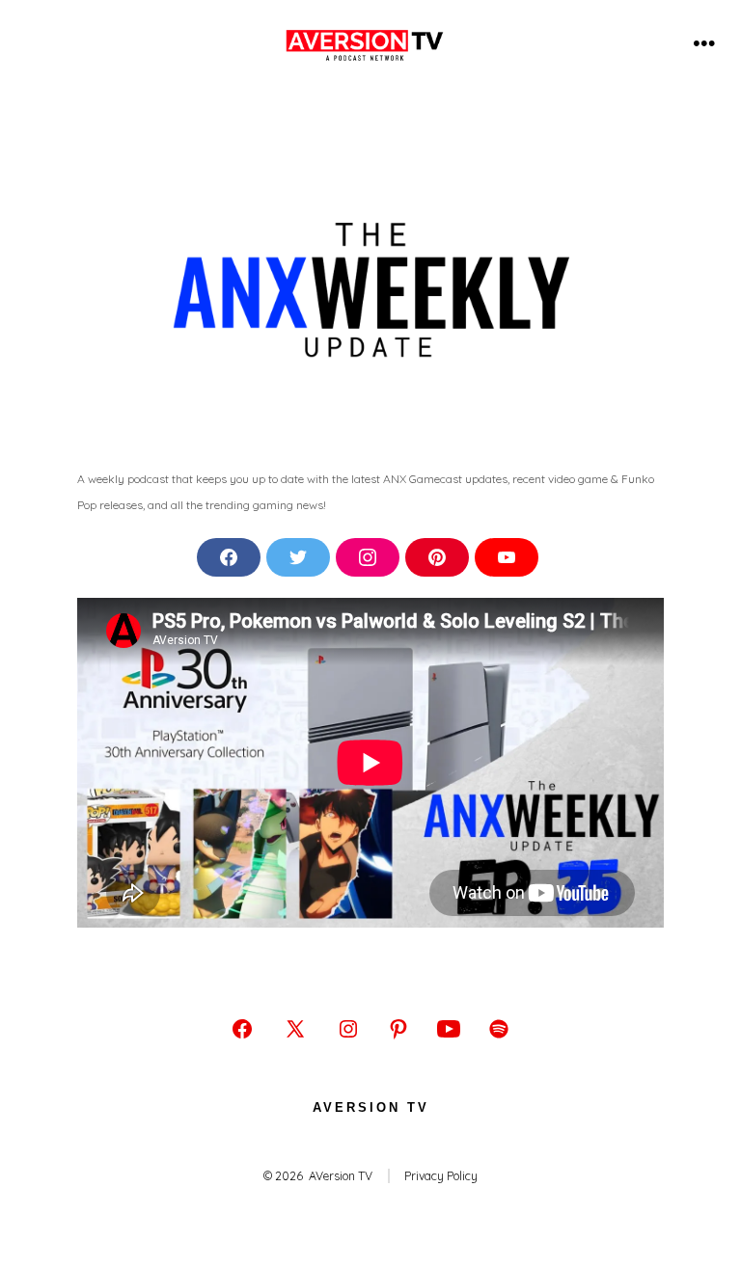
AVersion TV (371, 1107)
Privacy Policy (441, 1176)
